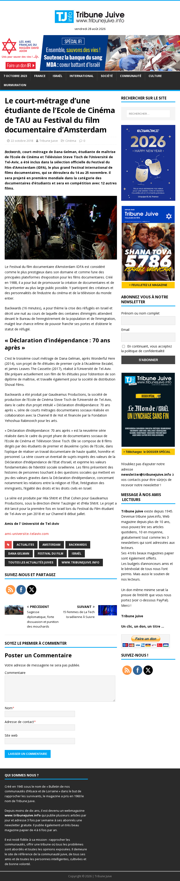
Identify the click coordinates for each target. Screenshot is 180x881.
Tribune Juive (48, 141)
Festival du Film (50, 554)
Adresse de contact (19, 722)
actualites (25, 545)
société (107, 76)
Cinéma (70, 141)
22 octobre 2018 (22, 141)
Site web (11, 735)
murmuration (15, 85)
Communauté (130, 76)
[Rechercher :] (148, 114)
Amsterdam (51, 545)
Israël (57, 76)
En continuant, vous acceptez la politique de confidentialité (146, 348)
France (39, 76)
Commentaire (15, 672)
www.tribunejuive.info (80, 562)
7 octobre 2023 (15, 76)
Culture (155, 76)
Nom (8, 708)
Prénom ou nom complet (140, 313)
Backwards (78, 545)
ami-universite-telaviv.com (27, 533)
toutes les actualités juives (30, 562)
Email (125, 329)
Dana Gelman (18, 554)
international (82, 76)
